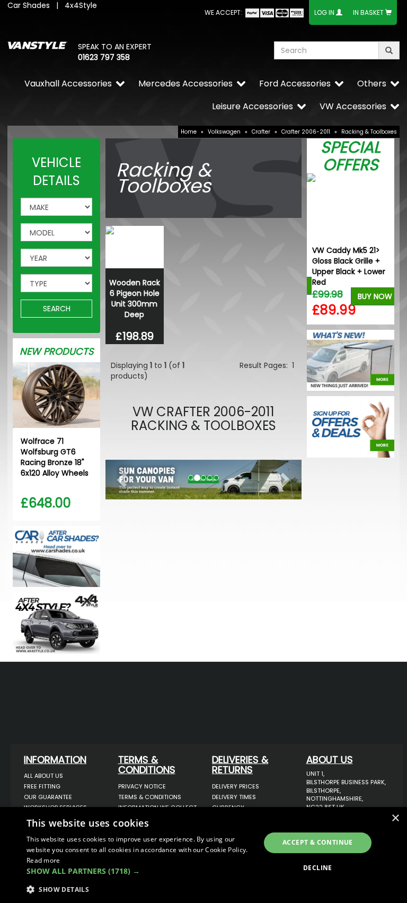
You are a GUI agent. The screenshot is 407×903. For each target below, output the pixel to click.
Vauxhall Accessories (68, 83)
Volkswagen (224, 132)
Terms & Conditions (149, 797)
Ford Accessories (295, 83)
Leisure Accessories (252, 106)
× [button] (395, 818)
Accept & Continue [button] (317, 842)
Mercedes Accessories (185, 83)
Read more (43, 860)
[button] (120, 477)
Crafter (261, 132)
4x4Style (81, 5)
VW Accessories (353, 106)
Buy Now (375, 296)
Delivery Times (234, 797)
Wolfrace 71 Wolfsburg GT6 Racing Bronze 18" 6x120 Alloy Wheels (55, 457)
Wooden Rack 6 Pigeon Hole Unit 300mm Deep (134, 298)
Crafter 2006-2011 (305, 132)
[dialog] (203, 855)
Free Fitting (42, 786)
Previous (318, 249)
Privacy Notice (142, 786)
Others (371, 83)
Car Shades (28, 5)
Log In (324, 12)
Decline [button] (317, 867)
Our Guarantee (48, 797)
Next (382, 249)
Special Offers (351, 156)
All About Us (43, 776)
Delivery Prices (235, 786)
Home (189, 132)
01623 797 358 (104, 57)
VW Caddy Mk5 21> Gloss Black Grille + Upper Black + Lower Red (348, 266)
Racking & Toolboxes (369, 132)
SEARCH (56, 308)
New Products (57, 351)
